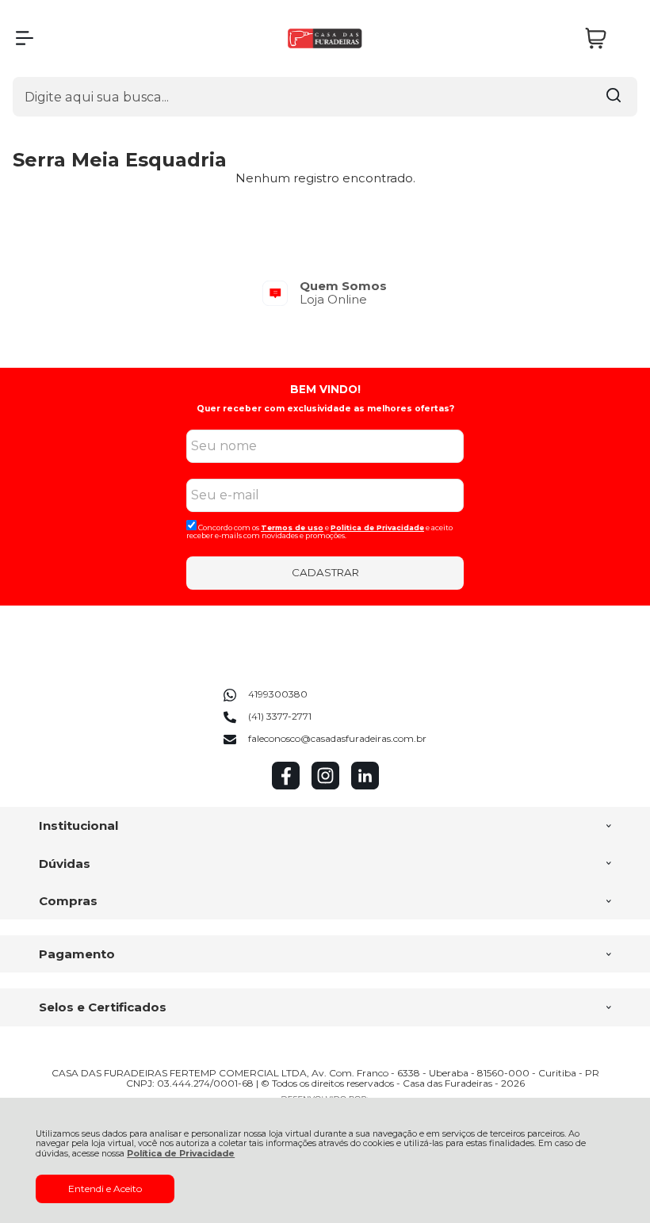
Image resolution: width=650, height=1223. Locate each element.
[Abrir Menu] (24, 38)
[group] (325, 293)
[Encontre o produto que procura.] (613, 97)
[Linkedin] (365, 786)
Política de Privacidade (181, 1153)
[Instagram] (325, 786)
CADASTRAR (325, 572)
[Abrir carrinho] (607, 38)
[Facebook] (286, 786)
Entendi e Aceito (105, 1188)
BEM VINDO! (325, 389)
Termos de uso (292, 527)
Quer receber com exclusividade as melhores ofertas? (325, 408)
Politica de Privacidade (377, 527)
